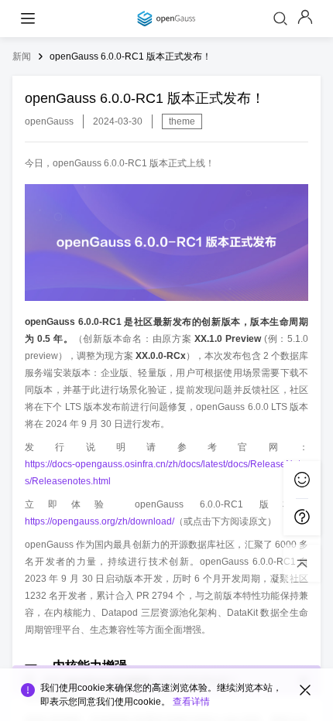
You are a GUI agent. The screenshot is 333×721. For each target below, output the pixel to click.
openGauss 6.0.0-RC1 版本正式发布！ (130, 56)
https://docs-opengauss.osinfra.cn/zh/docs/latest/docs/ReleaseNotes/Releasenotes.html (165, 473)
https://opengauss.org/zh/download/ (99, 521)
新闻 (21, 56)
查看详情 (191, 701)
